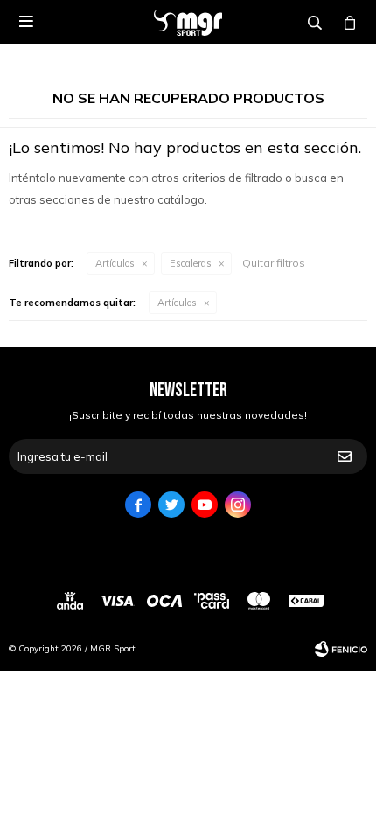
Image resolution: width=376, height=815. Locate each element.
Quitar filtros (273, 262)
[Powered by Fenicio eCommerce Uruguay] (341, 649)
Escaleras (191, 263)
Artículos (115, 263)
